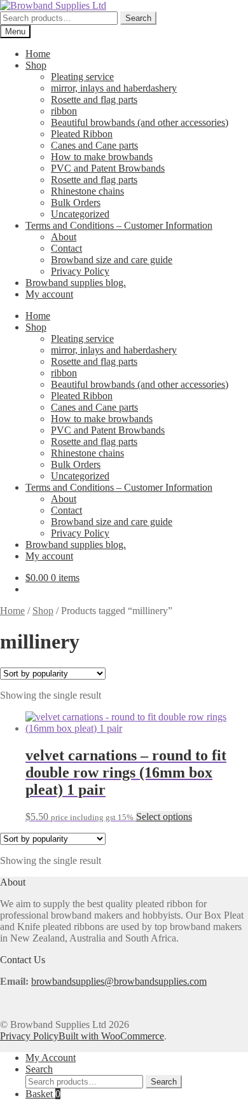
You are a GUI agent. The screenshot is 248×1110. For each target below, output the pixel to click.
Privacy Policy (80, 271)
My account (49, 294)
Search (138, 18)
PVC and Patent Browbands (108, 168)
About (63, 236)
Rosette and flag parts (94, 99)
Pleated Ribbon (82, 133)
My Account (50, 1057)
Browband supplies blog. (75, 282)
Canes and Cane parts (94, 145)
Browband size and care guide (111, 259)
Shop (35, 65)
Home (37, 53)
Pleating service (82, 76)
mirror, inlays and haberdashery (114, 88)
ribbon (64, 111)
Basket (42, 1093)
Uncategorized (80, 214)
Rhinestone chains (87, 191)
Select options (164, 816)
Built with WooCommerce (111, 1036)
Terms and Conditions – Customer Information (118, 225)
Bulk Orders (75, 202)
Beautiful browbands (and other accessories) (139, 122)
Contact (66, 248)
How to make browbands (102, 156)
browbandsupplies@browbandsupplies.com (119, 981)
